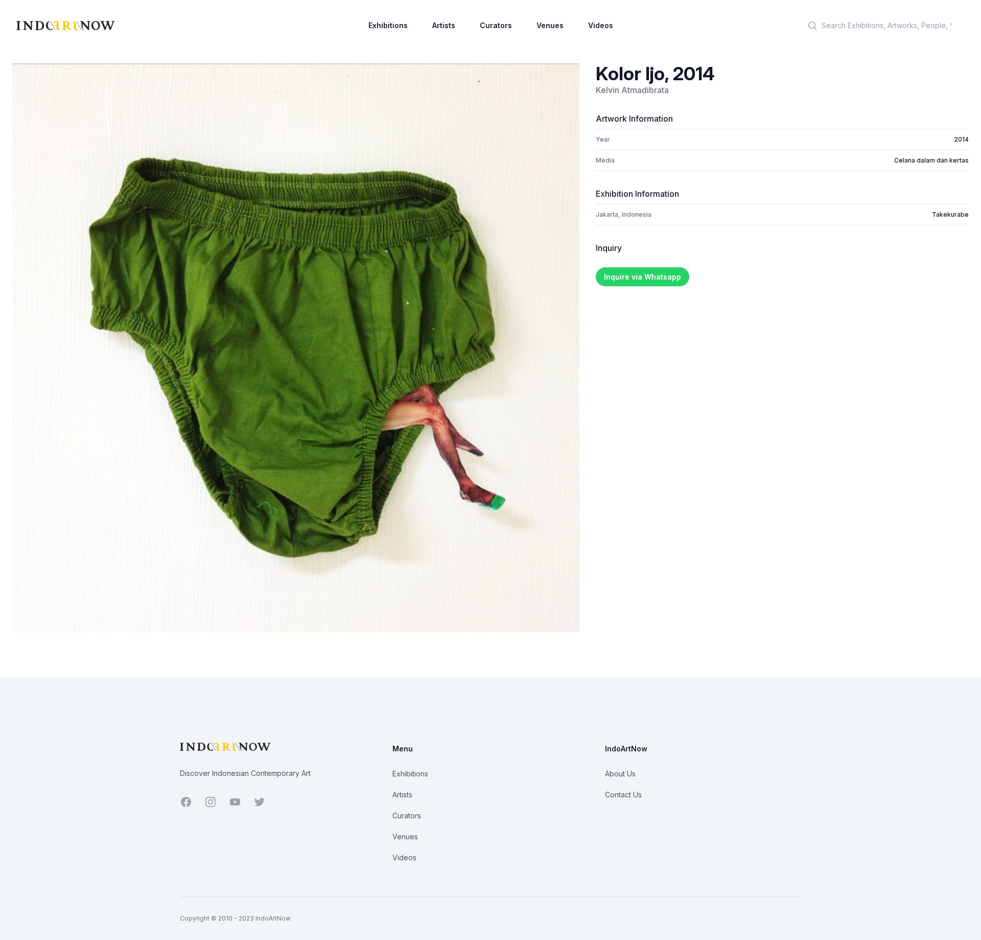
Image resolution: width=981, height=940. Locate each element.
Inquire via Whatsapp (642, 276)
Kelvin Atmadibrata (632, 90)
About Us (620, 773)
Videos (600, 25)
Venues (550, 25)
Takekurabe (950, 214)
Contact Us (623, 794)
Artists (443, 25)
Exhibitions (388, 25)
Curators (496, 25)
